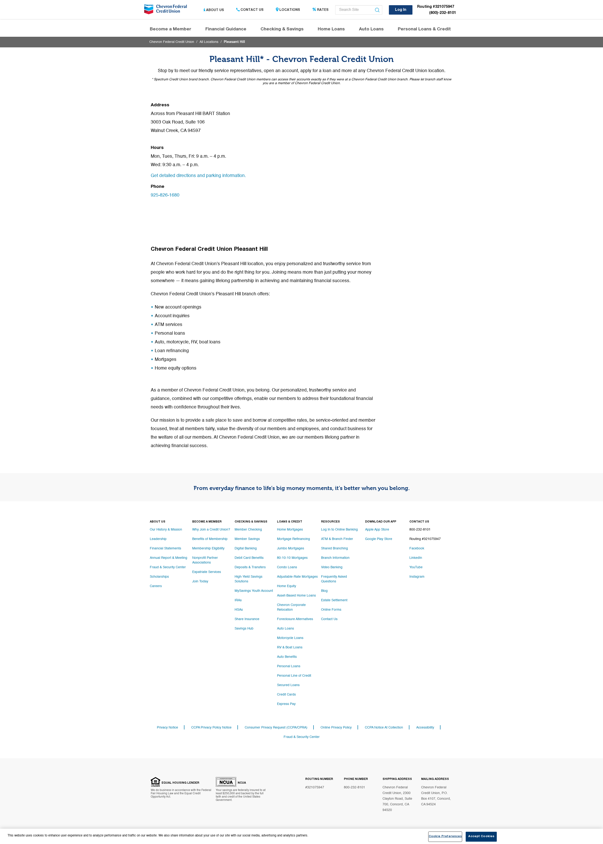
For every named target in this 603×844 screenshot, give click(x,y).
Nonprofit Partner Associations (205, 560)
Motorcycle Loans (290, 638)
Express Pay (286, 704)
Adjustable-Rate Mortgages (297, 576)
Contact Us (252, 10)
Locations (289, 10)
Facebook (416, 548)
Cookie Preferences (445, 836)
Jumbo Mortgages (290, 548)
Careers (156, 586)
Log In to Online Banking (339, 529)
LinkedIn (415, 558)
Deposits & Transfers (250, 567)
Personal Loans (288, 666)
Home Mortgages (290, 529)
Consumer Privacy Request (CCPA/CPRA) (276, 727)
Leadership (158, 539)
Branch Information (335, 558)
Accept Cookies (481, 836)
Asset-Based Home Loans (296, 595)
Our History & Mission (166, 529)
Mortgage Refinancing (293, 539)
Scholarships (159, 576)
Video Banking (331, 567)
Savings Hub (244, 628)
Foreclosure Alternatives (295, 619)
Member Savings (247, 539)
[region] (301, 836)
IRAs (238, 600)
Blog (324, 591)
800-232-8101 (354, 787)
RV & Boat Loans (289, 647)
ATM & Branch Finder (337, 539)
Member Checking (248, 529)
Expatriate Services (206, 572)
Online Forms (331, 609)
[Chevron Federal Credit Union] (166, 10)
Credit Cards (286, 694)
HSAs (239, 609)
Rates (323, 10)
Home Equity (286, 586)
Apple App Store (377, 529)
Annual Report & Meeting (168, 558)
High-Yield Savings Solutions (248, 579)
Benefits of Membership (210, 539)
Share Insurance (247, 619)
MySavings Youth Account (254, 591)
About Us (215, 10)
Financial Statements (165, 548)
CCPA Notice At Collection (384, 727)
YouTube (416, 567)
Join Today (200, 581)
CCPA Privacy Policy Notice (211, 727)
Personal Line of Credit (294, 675)
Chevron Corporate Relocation (291, 607)
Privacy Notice (167, 727)
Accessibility (425, 727)
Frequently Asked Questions (334, 579)
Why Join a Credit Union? (211, 529)
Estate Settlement (334, 600)
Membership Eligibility (208, 548)
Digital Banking (246, 548)
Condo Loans (287, 567)
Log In (400, 10)
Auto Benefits (287, 657)
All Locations (209, 42)
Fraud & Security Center (168, 567)
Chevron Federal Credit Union (171, 42)
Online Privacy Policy (336, 727)
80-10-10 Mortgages (292, 558)
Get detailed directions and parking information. (198, 175)
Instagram (416, 576)
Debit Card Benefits (249, 558)
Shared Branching (334, 548)
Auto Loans (285, 628)
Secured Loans (288, 685)
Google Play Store (378, 539)
